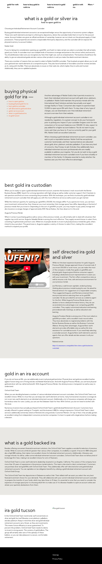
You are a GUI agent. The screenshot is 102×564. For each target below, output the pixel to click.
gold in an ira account (16, 111)
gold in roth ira (78, 5)
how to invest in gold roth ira (56, 5)
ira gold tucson (14, 116)
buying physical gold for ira (18, 104)
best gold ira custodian (17, 106)
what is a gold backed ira (17, 113)
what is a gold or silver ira (51, 18)
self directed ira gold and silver (20, 109)
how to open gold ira (16, 101)
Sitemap (55, 555)
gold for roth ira (13, 5)
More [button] (90, 4)
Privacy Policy (57, 559)
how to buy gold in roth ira (31, 5)
